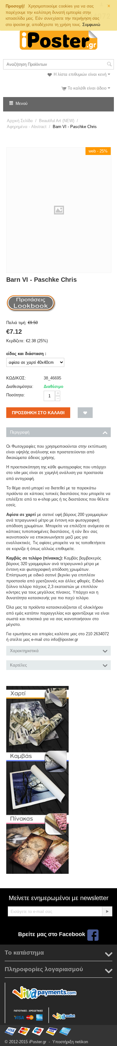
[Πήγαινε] (107, 911)
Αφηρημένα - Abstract (26, 126)
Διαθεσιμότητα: (19, 386)
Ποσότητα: (15, 395)
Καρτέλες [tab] (18, 665)
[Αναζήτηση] (109, 65)
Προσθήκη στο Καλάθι (38, 412)
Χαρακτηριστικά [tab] (24, 650)
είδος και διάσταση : (26, 353)
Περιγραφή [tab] (19, 432)
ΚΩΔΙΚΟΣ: (16, 378)
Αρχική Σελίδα (20, 120)
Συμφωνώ (91, 24)
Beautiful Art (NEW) (56, 120)
